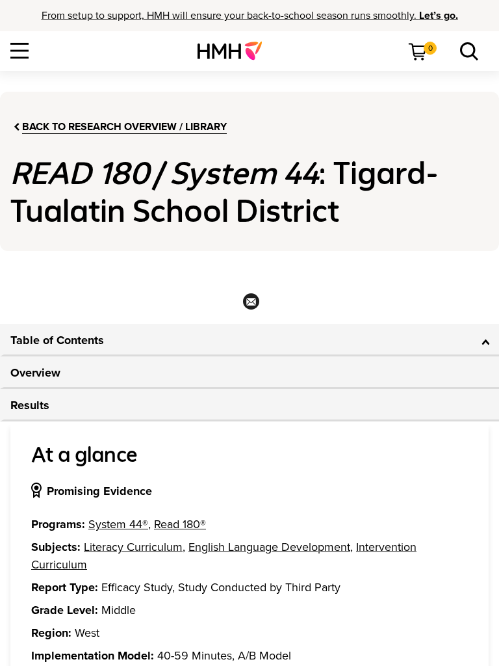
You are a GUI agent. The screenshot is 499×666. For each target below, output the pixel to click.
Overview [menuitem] (35, 373)
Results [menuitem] (29, 405)
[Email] (249, 305)
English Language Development (269, 547)
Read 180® (180, 524)
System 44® (118, 524)
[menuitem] (235, 50)
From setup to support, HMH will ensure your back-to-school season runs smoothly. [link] (250, 15)
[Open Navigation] (19, 51)
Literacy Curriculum (133, 547)
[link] (235, 51)
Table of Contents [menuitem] (57, 340)
